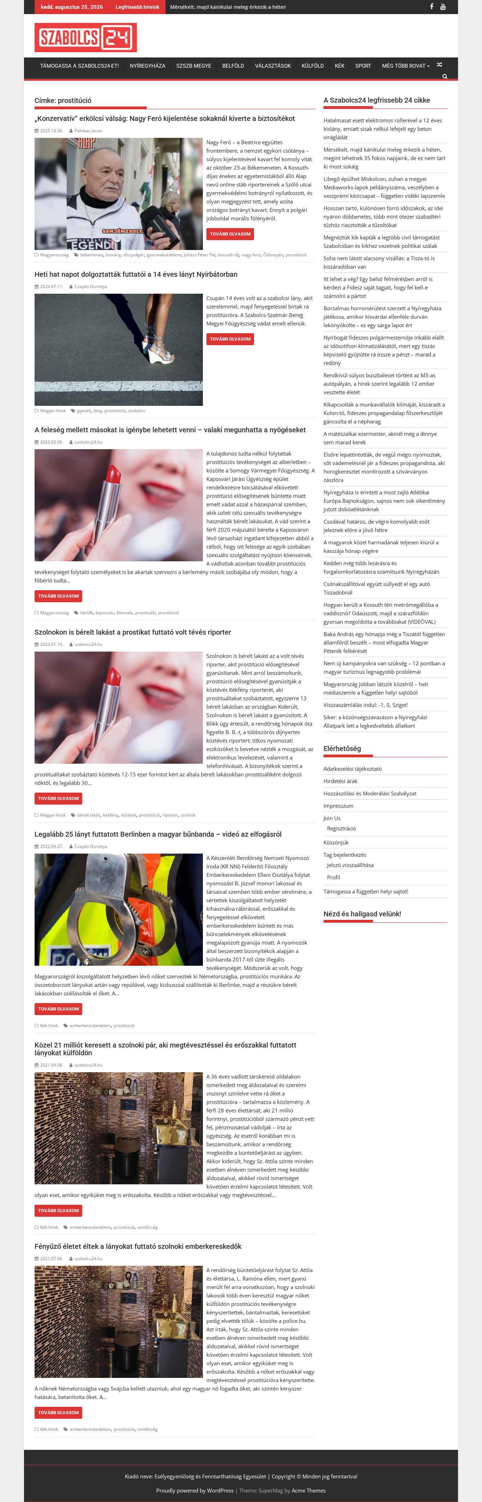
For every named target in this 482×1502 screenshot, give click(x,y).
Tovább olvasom (230, 234)
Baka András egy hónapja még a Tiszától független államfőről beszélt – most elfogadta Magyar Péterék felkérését (384, 642)
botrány (113, 255)
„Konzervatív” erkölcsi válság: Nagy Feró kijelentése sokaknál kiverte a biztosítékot (165, 118)
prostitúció (296, 255)
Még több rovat (404, 66)
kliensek (124, 613)
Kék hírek (49, 1025)
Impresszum (339, 805)
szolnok (188, 815)
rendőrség (147, 1227)
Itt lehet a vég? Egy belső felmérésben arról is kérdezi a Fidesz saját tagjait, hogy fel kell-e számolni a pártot (378, 287)
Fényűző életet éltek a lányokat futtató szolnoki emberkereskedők (138, 1246)
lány (98, 411)
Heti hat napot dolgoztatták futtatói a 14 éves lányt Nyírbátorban (136, 274)
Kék (339, 66)
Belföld (233, 66)
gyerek (84, 411)
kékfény (110, 815)
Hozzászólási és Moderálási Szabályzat (370, 793)
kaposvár (105, 613)
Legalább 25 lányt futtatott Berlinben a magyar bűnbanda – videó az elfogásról (158, 834)
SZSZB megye (193, 66)
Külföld (313, 66)
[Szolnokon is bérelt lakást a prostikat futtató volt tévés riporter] (119, 655)
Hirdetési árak (340, 780)
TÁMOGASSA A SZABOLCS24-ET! (79, 66)
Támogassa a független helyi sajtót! (366, 891)
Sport (363, 66)
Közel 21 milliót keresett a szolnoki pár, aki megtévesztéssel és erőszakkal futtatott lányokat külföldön (165, 1049)
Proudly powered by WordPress (195, 1490)
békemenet (91, 255)
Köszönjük (336, 842)
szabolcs (136, 411)
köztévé (128, 815)
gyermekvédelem (164, 255)
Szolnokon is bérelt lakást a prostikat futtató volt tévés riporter (133, 632)
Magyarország (54, 255)
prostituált (145, 613)
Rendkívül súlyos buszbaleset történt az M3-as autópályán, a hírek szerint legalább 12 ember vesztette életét (379, 384)
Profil (333, 877)
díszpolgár (133, 255)
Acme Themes (309, 1490)
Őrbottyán (273, 255)
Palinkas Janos (88, 131)
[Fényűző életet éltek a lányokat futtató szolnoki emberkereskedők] (119, 1270)
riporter (170, 815)
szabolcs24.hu (88, 442)
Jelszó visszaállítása (350, 864)
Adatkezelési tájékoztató (353, 768)
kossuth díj (228, 255)
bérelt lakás (88, 815)
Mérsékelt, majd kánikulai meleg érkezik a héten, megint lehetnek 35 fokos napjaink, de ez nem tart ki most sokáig (384, 158)
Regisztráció (341, 828)
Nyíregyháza (147, 66)
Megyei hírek (53, 411)
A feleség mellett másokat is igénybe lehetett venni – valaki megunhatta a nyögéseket (170, 430)
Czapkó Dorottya (90, 286)
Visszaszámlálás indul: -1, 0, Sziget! (366, 704)
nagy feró (251, 255)
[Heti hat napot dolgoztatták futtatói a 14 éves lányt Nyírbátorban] (119, 297)
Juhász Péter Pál (199, 255)
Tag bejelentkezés (345, 854)
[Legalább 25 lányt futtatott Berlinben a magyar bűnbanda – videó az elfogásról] (119, 857)
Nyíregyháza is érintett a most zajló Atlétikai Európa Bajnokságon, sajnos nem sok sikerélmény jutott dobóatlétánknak (384, 501)
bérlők (86, 613)
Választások (273, 66)
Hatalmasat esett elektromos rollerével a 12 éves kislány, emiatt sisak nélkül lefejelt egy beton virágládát (383, 129)
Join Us (332, 818)
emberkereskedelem (90, 1025)
